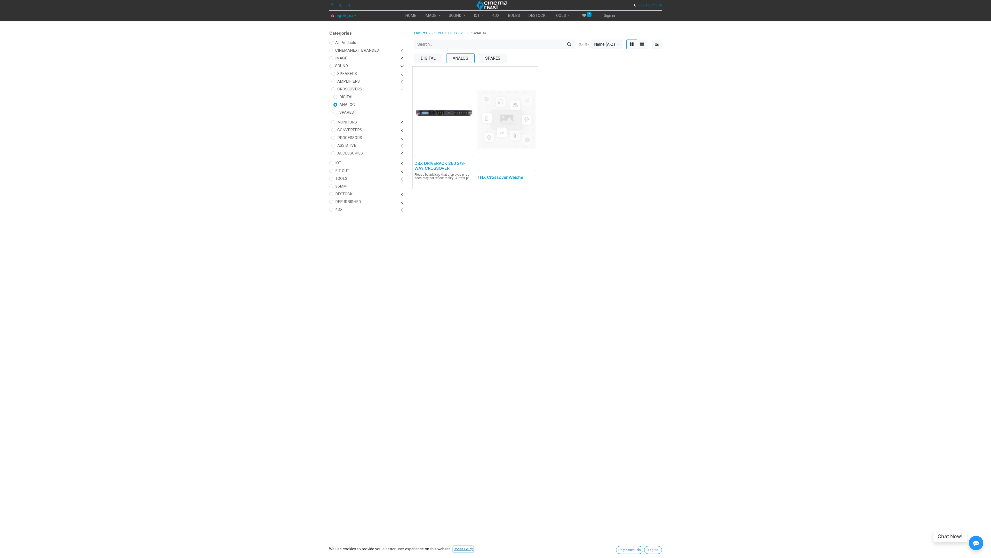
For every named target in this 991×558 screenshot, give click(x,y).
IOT (338, 163)
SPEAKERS (347, 73)
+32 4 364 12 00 (650, 5)
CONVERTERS (349, 130)
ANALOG (347, 104)
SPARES (346, 112)
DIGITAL (346, 97)
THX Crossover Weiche (500, 177)
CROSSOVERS (349, 89)
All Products (345, 42)
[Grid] (631, 44)
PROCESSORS (349, 137)
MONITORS (347, 122)
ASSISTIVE (346, 145)
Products (420, 33)
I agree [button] (653, 550)
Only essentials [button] (629, 550)
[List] (642, 44)
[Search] (569, 44)
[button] (606, 44)
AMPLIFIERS (348, 81)
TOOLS (341, 178)
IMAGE (341, 58)
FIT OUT (342, 170)
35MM (341, 186)
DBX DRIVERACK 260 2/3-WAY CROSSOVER (440, 166)
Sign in (609, 15)
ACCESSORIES (350, 153)
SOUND (341, 66)
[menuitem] (410, 16)
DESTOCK (344, 194)
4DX (339, 209)
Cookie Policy (463, 549)
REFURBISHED (348, 201)
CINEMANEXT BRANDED (357, 50)
